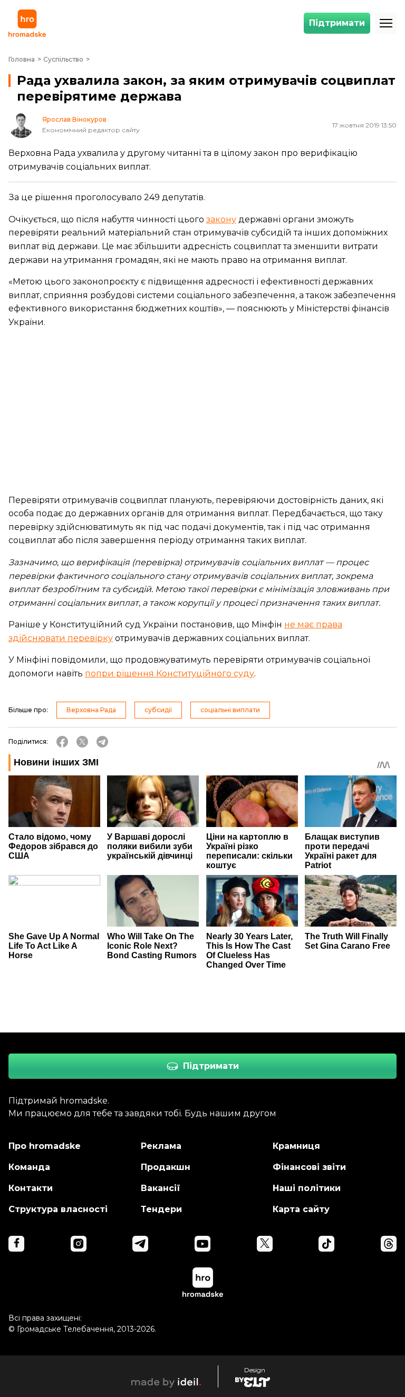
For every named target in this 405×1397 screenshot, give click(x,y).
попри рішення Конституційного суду (169, 673)
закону (221, 219)
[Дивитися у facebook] (16, 1244)
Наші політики (307, 1188)
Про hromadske (44, 1146)
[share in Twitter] (82, 741)
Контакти (30, 1188)
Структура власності (58, 1209)
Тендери (161, 1209)
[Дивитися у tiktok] (326, 1244)
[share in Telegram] (102, 741)
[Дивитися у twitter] (265, 1244)
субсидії (158, 710)
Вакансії (160, 1188)
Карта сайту (301, 1209)
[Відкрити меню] (386, 23)
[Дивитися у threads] (389, 1244)
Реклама (161, 1146)
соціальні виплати (230, 710)
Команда (29, 1167)
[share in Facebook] (62, 741)
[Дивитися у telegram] (140, 1244)
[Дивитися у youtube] (202, 1244)
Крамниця (296, 1146)
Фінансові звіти (309, 1167)
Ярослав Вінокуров (74, 119)
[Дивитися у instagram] (78, 1244)
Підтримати (337, 23)
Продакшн (165, 1167)
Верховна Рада (91, 710)
